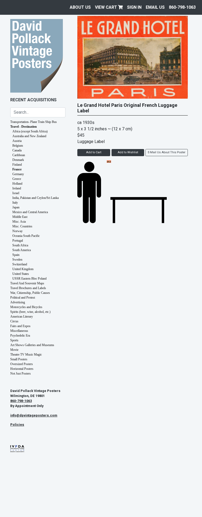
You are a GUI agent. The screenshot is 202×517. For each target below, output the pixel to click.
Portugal (17, 240)
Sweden (17, 259)
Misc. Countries (22, 226)
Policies (17, 424)
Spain (15, 255)
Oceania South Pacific (26, 236)
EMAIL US (155, 7)
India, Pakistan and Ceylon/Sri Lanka (35, 198)
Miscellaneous (19, 331)
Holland (17, 183)
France (17, 169)
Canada (17, 150)
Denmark (18, 160)
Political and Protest (22, 297)
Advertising (17, 302)
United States (20, 274)
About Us (80, 7)
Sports (14, 340)
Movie (14, 350)
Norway (17, 231)
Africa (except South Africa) (30, 131)
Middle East (19, 217)
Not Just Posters (20, 373)
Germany (18, 174)
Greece (16, 179)
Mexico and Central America (30, 212)
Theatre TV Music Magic (26, 354)
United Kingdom (22, 269)
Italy (15, 202)
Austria (17, 141)
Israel (15, 193)
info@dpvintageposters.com (33, 415)
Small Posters (18, 359)
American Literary (21, 316)
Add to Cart (93, 152)
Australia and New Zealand (29, 136)
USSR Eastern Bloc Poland (29, 278)
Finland (17, 164)
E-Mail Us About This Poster (166, 152)
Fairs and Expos (20, 326)
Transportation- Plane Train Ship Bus (33, 122)
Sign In (134, 7)
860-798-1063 (182, 7)
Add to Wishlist (128, 152)
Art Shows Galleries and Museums (32, 345)
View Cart (106, 7)
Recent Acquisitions (33, 100)
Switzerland (19, 264)
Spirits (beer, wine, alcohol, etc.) (30, 312)
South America (21, 250)
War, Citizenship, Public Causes (30, 293)
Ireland (16, 188)
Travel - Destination (23, 126)
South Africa (20, 245)
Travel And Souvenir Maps (27, 283)
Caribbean (18, 155)
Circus (14, 321)
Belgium (17, 145)
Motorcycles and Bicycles (26, 307)
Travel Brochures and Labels (28, 288)
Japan (15, 207)
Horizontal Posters (21, 369)
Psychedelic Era (20, 335)
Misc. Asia (19, 221)
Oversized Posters (21, 364)
